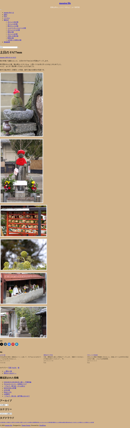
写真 (9, 367)
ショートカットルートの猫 (17, 28)
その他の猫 (2, 422)
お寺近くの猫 (19, 422)
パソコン (7, 18)
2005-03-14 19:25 (10, 57)
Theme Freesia (25, 425)
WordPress (69, 422)
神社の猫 (11, 32)
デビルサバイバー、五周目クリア (15, 384)
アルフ (14, 422)
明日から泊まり (10, 373)
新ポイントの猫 (13, 26)
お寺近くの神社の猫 (14, 40)
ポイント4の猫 (13, 34)
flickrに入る (8, 392)
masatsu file (65, 3)
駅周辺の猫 (36, 422)
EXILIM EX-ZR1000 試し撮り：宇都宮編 (17, 382)
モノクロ (73, 422)
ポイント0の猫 (13, 24)
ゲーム (23, 422)
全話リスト (10, 422)
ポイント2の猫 (78, 422)
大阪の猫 (52, 422)
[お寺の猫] (21, 359)
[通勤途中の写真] (65, 359)
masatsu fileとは (9, 12)
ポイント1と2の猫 (14, 30)
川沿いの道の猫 (13, 36)
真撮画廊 (7, 42)
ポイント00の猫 (13, 22)
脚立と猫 (8, 371)
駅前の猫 (11, 38)
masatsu (2, 57)
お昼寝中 (7, 394)
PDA (5, 16)
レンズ (6, 422)
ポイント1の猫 (84, 422)
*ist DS (14, 367)
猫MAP (6, 20)
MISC (6, 14)
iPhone (62, 422)
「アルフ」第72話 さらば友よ (14, 386)
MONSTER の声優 (10, 388)
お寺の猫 (7, 390)
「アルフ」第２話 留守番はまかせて (17, 396)
